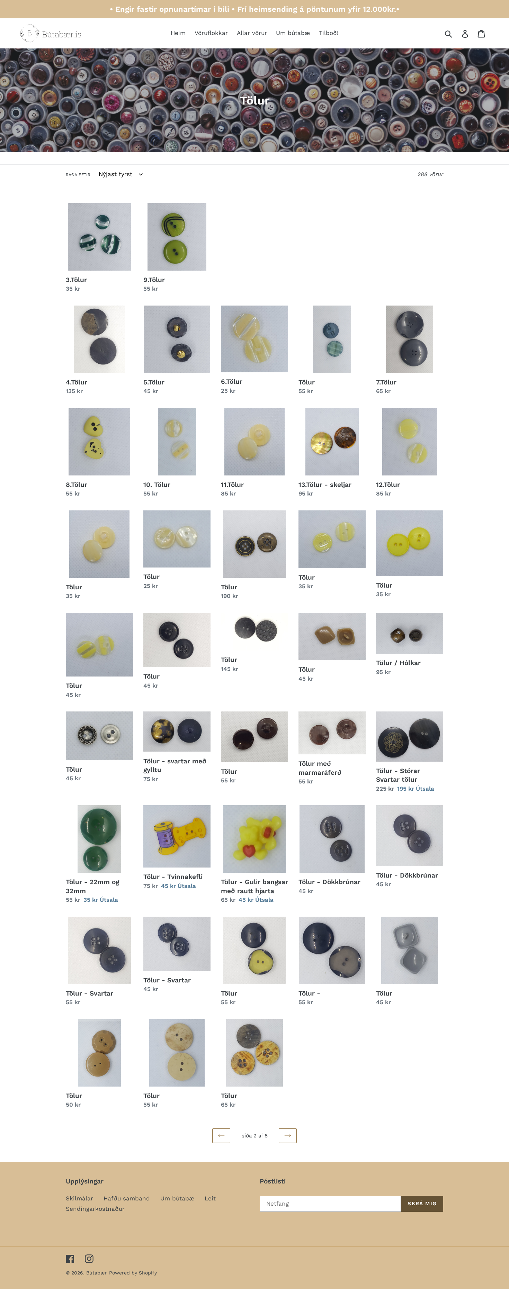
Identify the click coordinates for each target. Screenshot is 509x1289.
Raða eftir (78, 174)
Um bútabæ (177, 1198)
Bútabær (96, 1273)
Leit (210, 1198)
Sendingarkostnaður (95, 1208)
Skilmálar (79, 1198)
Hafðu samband (127, 1198)
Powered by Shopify (133, 1273)
